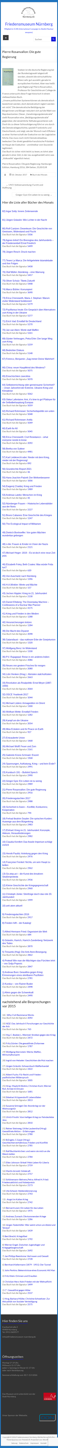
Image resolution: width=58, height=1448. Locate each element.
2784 (30, 1156)
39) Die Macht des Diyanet (15, 631)
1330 (30, 651)
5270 (30, 324)
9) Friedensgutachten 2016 (15, 914)
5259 (30, 344)
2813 (30, 1100)
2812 (30, 1111)
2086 (30, 659)
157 (29, 587)
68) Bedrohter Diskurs (13, 350)
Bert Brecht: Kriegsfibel (16, 1236)
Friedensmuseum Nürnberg (29, 24)
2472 (30, 1037)
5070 (30, 379)
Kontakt (43, 1443)
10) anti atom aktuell (12, 905)
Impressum (34, 1443)
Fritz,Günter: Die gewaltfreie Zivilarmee (25, 1043)
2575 (30, 1304)
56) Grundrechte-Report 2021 (17, 469)
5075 (30, 370)
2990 (30, 775)
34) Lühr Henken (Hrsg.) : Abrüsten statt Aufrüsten (27, 674)
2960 (30, 888)
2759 (30, 1165)
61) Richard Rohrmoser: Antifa (17, 420)
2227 (30, 509)
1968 (30, 758)
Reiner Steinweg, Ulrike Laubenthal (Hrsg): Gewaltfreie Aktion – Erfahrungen (24, 1130)
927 (29, 732)
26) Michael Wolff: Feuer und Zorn (19, 746)
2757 (30, 1173)
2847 (30, 966)
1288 (30, 616)
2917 (30, 917)
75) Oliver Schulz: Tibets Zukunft (18, 281)
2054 (30, 723)
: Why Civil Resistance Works (20, 1015)
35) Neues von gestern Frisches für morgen (23, 665)
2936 (30, 879)
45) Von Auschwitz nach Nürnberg (19, 576)
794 (29, 812)
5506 (30, 234)
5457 (30, 275)
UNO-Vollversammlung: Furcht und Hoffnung (22, 186)
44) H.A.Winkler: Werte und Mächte (19, 585)
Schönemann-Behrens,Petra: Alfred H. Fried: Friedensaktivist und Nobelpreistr (25, 1181)
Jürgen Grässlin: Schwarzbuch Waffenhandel (27, 1066)
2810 (30, 1122)
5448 (30, 283)
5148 (30, 353)
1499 (30, 1284)
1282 (30, 714)
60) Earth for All (10, 428)
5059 (30, 405)
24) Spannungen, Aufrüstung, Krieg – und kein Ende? (28, 764)
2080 (30, 668)
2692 (30, 1250)
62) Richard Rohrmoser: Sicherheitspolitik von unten (28, 411)
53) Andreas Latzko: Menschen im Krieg (22, 495)
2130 (30, 596)
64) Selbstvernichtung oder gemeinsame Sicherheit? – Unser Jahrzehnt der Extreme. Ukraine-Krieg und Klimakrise (28, 388)
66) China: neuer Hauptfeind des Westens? (23, 367)
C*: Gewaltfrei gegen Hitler (18, 1290)
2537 (30, 1293)
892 (29, 463)
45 (28, 497)
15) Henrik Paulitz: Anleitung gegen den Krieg (25, 853)
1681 (30, 1091)
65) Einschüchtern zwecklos (16, 376)
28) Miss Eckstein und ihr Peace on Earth (22, 729)
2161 (30, 749)
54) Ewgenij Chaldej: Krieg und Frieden (22, 486)
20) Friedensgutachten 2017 (16, 798)
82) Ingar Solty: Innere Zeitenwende (20, 211)
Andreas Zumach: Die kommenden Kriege (26, 1216)
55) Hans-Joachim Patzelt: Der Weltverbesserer (26, 477)
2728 (30, 1259)
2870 (30, 946)
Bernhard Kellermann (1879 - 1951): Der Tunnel (28, 1264)
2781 (30, 978)
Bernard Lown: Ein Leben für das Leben (24, 1207)
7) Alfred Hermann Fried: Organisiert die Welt (24, 931)
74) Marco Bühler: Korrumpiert (17, 289)
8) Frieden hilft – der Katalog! (16, 923)
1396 (30, 579)
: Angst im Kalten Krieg (17, 1199)
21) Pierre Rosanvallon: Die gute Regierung (24, 789)
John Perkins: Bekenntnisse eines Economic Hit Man (30, 1270)
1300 (30, 706)
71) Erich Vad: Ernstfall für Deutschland (21, 321)
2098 (30, 633)
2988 (30, 801)
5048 (30, 414)
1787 (30, 1046)
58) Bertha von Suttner (13, 448)
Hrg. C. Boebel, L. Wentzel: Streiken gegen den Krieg (30, 1034)
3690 (30, 292)
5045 (30, 431)
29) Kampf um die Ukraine (15, 720)
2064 (30, 688)
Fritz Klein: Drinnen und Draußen (21, 1276)
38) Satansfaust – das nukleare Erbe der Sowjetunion (28, 639)
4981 (30, 451)
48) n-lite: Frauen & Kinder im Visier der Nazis (25, 544)
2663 (30, 677)
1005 (30, 1080)
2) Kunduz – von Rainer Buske (17, 984)
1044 (30, 697)
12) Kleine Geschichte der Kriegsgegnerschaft (25, 885)
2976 (30, 856)
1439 (30, 1230)
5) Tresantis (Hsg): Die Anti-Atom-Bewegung (24, 952)
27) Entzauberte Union (13, 738)
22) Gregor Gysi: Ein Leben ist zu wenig (22, 781)
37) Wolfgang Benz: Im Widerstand (19, 648)
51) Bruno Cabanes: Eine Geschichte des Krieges (27, 515)
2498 (30, 986)
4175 (30, 607)
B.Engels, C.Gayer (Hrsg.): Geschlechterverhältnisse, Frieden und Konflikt (25, 1141)
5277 (30, 315)
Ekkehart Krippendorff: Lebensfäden (23, 1097)
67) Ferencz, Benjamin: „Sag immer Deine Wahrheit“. (28, 359)
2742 (30, 1202)
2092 (30, 443)
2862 (30, 954)
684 (29, 934)
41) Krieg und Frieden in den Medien (20, 613)
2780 (30, 1134)
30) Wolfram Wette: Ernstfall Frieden (20, 712)
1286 (30, 1219)
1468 (30, 740)
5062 (30, 393)
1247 (30, 518)
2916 (30, 792)
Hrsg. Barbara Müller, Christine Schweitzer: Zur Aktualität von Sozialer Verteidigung (26, 1300)
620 (29, 570)
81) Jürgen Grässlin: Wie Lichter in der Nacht (24, 220)
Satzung (14, 1443)
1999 (30, 900)
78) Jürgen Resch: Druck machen (19, 252)
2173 (30, 1185)
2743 (30, 1193)
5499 (30, 246)
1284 (30, 625)
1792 (30, 1239)
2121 (30, 547)
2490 (30, 995)
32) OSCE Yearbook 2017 (15, 694)
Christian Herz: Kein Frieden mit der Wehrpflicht (28, 1281)
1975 (30, 1210)
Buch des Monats (39, 174)
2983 (30, 824)
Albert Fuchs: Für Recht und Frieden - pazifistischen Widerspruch (22, 1076)
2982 (30, 836)
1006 (30, 480)
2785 (30, 1145)
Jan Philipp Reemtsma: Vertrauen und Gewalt (27, 1256)
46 (28, 471)
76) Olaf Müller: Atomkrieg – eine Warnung (23, 272)
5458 (30, 266)
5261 (30, 332)
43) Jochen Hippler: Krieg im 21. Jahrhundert (24, 593)
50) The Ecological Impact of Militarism (21, 524)
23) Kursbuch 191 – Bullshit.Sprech (20, 772)
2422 (30, 1068)
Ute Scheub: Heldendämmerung (21, 1190)
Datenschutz (24, 1443)
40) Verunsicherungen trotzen (17, 622)
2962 (30, 868)
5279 (30, 304)
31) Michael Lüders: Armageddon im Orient (23, 703)
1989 (30, 489)
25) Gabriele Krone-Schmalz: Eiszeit (20, 755)
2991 (30, 766)
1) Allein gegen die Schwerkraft (17, 992)
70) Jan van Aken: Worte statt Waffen (20, 330)
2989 (30, 784)
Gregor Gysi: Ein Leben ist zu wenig (34, 194)
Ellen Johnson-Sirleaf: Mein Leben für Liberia (27, 1162)
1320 (30, 642)
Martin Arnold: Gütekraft (18, 1171)
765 (29, 1029)
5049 (30, 422)
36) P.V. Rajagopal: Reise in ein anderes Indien (25, 657)
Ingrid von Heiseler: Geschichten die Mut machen (29, 1060)
